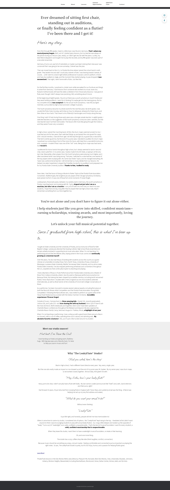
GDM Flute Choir (109, 3)
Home (63, 4)
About (73, 4)
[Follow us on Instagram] (164, 15)
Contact (121, 4)
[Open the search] (130, 3)
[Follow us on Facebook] (164, 20)
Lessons (83, 4)
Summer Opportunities (97, 3)
